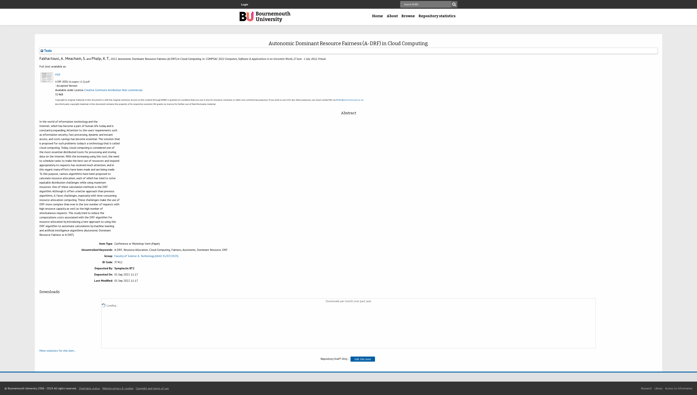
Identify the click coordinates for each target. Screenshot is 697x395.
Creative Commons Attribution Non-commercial (113, 90)
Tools (47, 50)
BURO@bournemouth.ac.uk (349, 99)
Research (646, 388)
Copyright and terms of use (152, 388)
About (392, 16)
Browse (408, 16)
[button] (362, 359)
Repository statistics (437, 16)
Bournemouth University (265, 16)
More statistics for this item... (57, 350)
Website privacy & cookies (118, 388)
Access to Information (678, 388)
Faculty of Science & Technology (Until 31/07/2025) (146, 256)
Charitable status (89, 388)
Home (377, 16)
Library (658, 388)
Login (244, 4)
